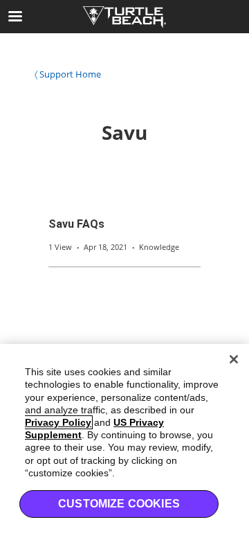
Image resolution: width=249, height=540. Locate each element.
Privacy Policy (58, 422)
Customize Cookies (119, 504)
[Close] (234, 359)
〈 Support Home (68, 74)
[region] (124, 442)
